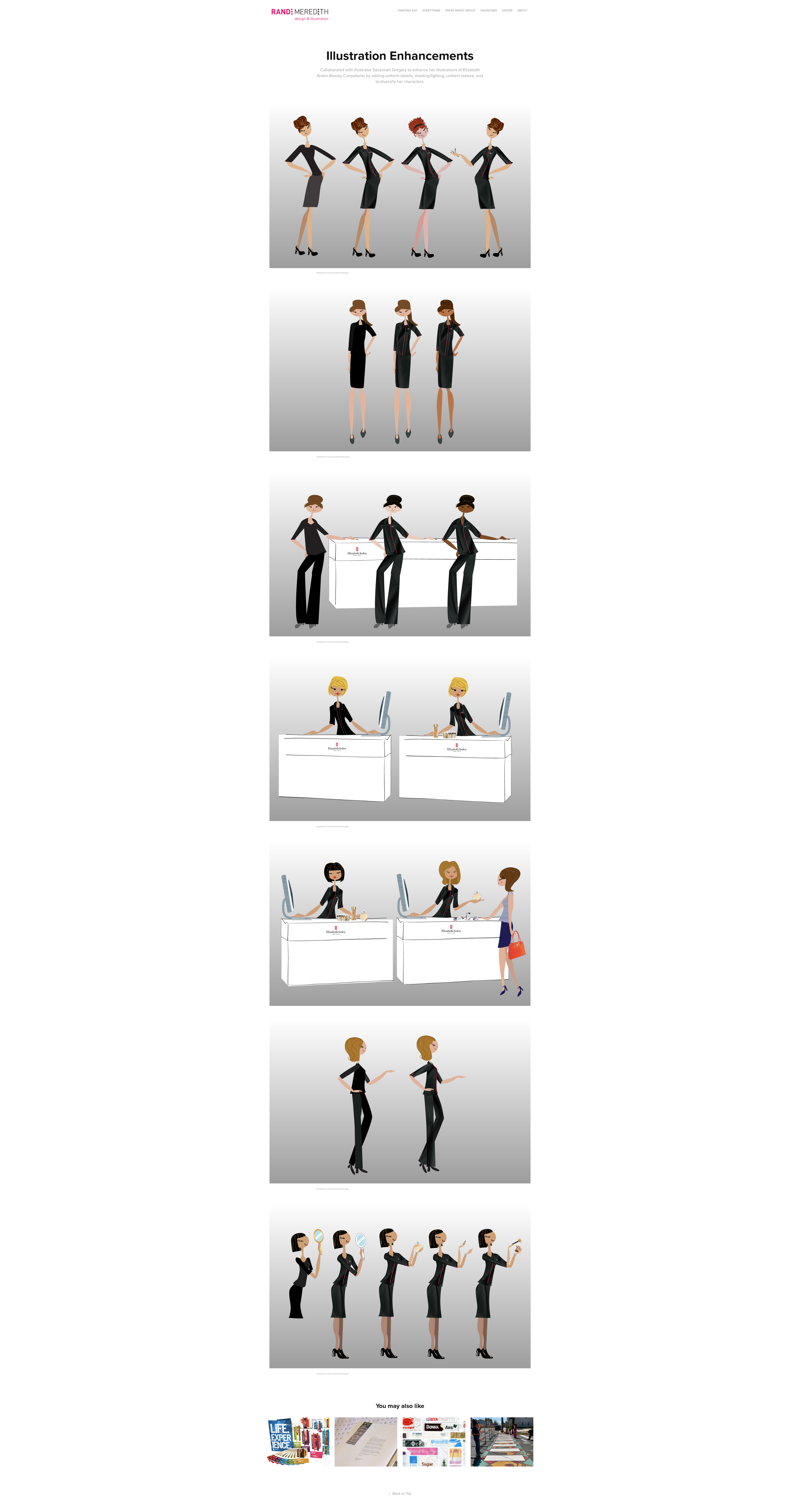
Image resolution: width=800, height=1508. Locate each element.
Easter (507, 10)
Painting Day (408, 10)
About (522, 10)
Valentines (488, 10)
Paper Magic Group (460, 10)
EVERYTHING (431, 10)
